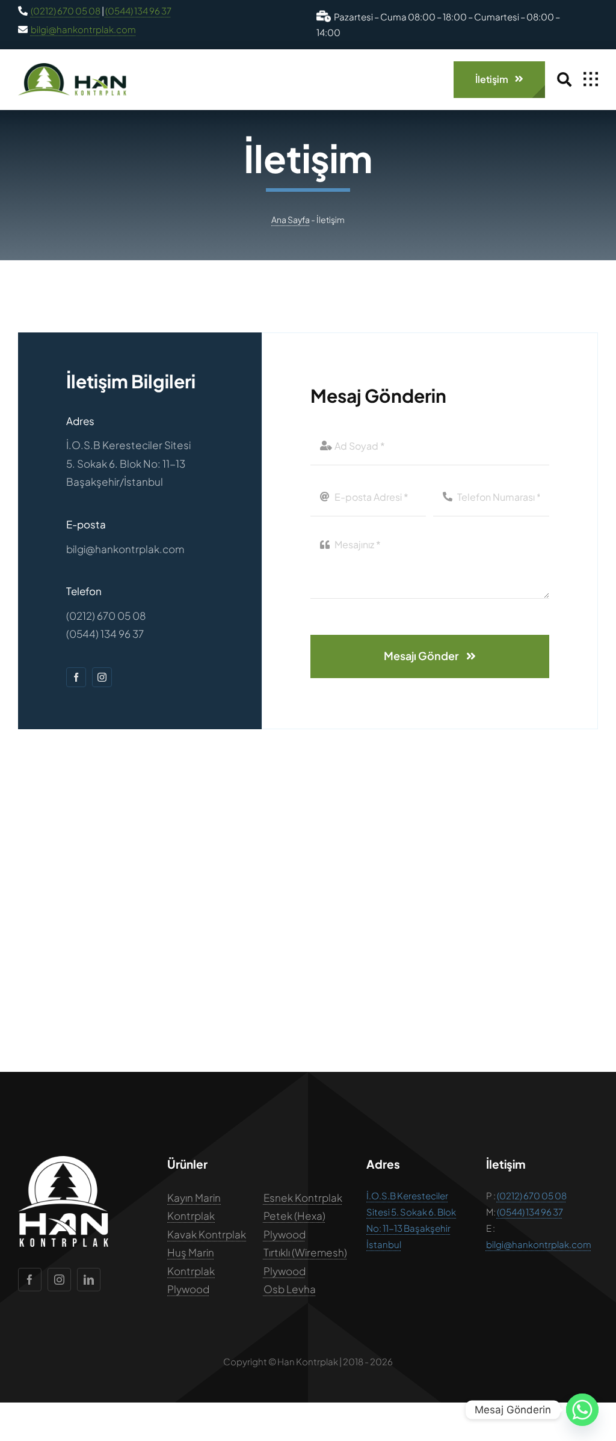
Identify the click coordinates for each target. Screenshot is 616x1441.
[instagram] (102, 677)
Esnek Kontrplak (302, 1197)
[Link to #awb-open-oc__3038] (564, 79)
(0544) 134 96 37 (138, 10)
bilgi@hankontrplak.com (83, 29)
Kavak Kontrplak (206, 1234)
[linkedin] (88, 1279)
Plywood (188, 1289)
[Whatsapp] (582, 1410)
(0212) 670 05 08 (65, 10)
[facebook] (76, 677)
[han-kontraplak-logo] (72, 68)
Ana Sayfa (290, 219)
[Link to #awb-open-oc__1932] (591, 79)
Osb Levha (289, 1289)
